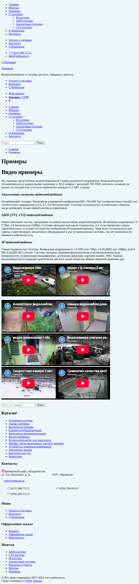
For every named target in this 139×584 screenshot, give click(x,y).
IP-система (22, 17)
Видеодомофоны (19, 436)
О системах (16, 14)
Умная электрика (19, 423)
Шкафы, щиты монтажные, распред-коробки (36, 443)
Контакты (15, 33)
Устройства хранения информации (30, 446)
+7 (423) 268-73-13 (20, 52)
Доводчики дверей (20, 449)
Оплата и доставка (20, 40)
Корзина (14, 531)
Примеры (14, 11)
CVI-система (24, 27)
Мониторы (15, 456)
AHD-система (24, 20)
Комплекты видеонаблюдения (27, 433)
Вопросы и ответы (20, 564)
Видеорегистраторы (21, 427)
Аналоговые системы (29, 24)
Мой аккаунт (17, 93)
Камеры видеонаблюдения (25, 430)
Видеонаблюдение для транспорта (30, 440)
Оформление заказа (21, 534)
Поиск (40, 405)
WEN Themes (34, 580)
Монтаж (14, 7)
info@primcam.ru (19, 56)
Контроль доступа (20, 453)
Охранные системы (21, 420)
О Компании (16, 30)
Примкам (7, 68)
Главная (13, 4)
